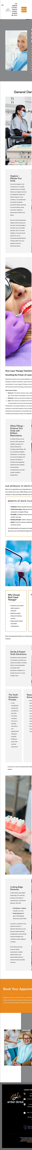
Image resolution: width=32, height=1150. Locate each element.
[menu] (2, 5)
